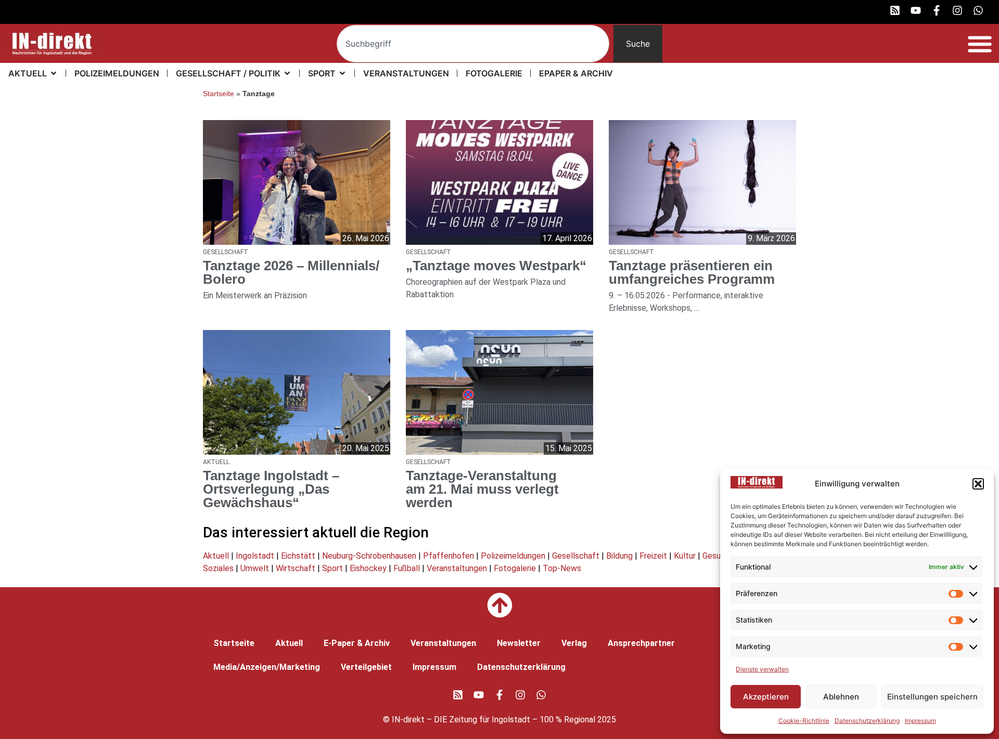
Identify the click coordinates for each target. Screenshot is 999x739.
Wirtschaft (295, 568)
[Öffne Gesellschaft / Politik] (287, 73)
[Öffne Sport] (342, 73)
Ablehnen (841, 697)
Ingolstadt (255, 556)
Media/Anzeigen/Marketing (266, 667)
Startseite (218, 94)
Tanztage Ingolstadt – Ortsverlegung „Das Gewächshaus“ (271, 489)
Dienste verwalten (762, 669)
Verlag (574, 643)
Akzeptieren (766, 697)
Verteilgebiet (366, 667)
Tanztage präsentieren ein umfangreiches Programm (692, 272)
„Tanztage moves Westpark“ (496, 265)
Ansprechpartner (641, 643)
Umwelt (254, 568)
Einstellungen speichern (932, 697)
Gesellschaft (575, 556)
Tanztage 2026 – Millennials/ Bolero (291, 272)
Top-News (562, 568)
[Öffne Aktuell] (53, 73)
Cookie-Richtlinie (803, 720)
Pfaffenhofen (448, 556)
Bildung (619, 556)
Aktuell (216, 556)
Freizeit (653, 556)
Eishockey (368, 568)
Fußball (406, 568)
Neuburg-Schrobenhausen (369, 556)
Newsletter (519, 643)
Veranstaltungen (457, 568)
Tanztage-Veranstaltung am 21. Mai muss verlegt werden (482, 489)
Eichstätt (298, 556)
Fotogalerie (515, 568)
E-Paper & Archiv (357, 643)
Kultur (685, 556)
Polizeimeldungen (513, 556)
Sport (332, 568)
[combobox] (473, 43)
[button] (978, 484)
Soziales (218, 568)
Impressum (920, 720)
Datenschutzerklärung (867, 720)
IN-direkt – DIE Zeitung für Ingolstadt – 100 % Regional (493, 719)
